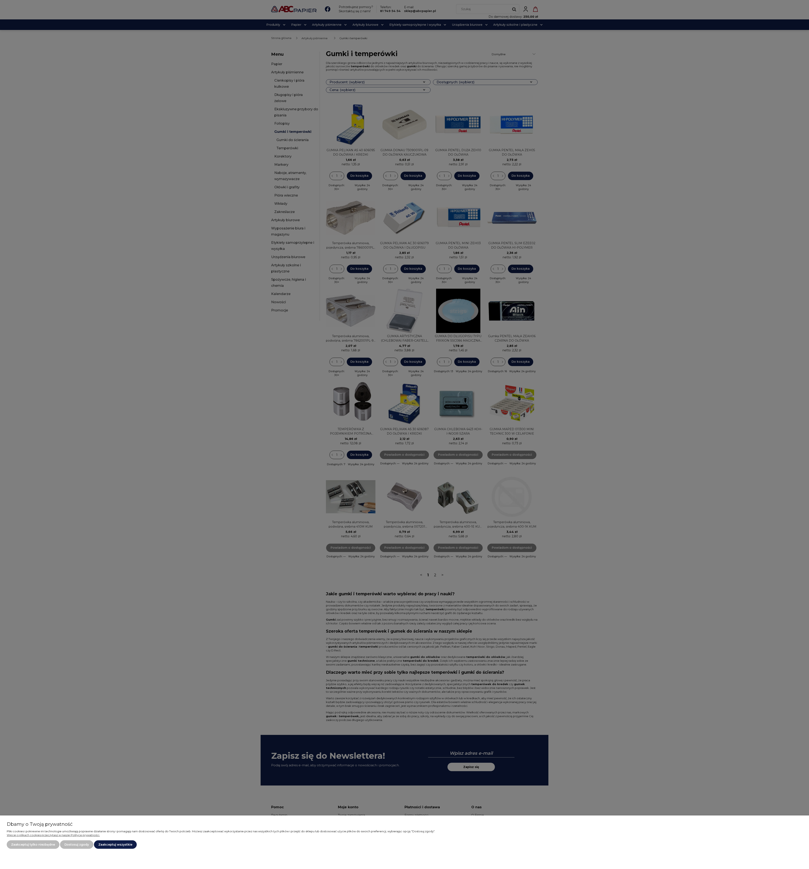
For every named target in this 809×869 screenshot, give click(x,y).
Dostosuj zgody (76, 844)
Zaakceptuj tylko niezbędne (33, 844)
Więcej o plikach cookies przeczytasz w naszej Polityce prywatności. (53, 835)
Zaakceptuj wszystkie (115, 844)
